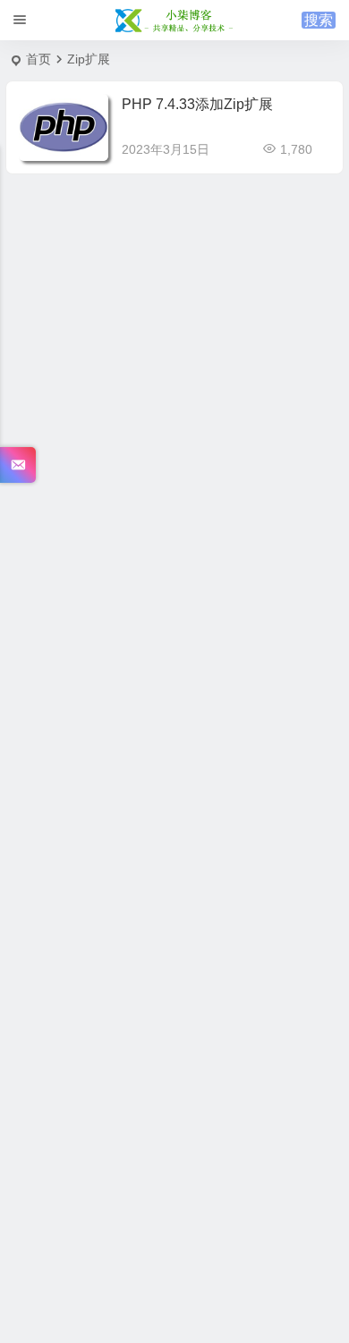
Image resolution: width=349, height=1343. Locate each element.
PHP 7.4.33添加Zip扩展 (197, 104)
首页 (38, 59)
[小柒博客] (174, 20)
